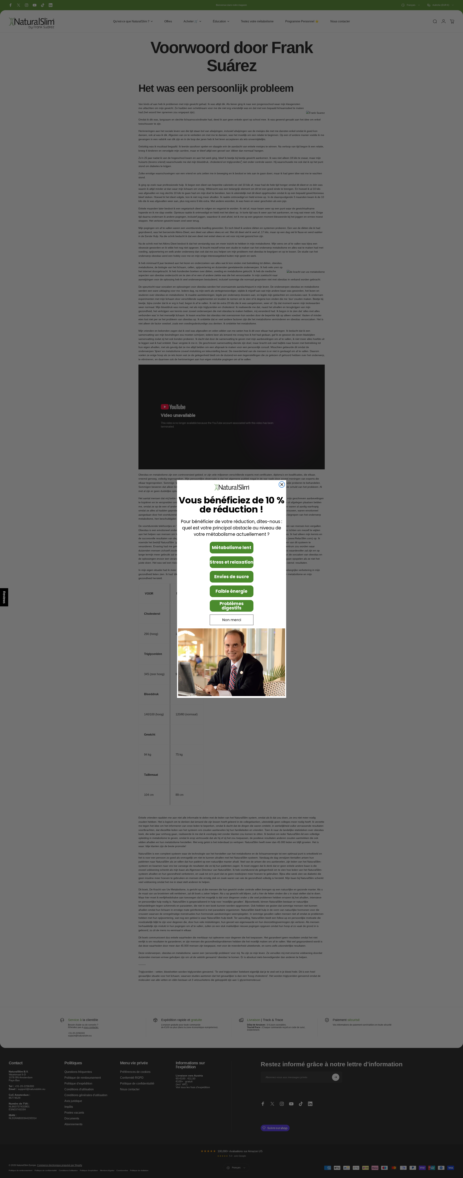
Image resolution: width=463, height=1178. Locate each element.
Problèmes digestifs (232, 606)
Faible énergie (231, 591)
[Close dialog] (282, 484)
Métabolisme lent (231, 548)
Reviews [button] (4, 597)
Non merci (231, 619)
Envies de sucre (231, 577)
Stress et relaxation (231, 562)
